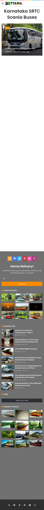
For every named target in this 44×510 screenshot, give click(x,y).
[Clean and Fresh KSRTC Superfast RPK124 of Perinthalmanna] (35, 413)
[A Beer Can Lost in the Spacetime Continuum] (22, 415)
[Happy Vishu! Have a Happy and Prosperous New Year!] (8, 434)
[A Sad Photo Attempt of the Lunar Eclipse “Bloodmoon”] (35, 307)
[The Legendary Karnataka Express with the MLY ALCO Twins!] (7, 377)
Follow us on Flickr (22, 400)
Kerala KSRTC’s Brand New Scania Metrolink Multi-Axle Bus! (28, 359)
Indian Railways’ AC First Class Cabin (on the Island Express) (27, 341)
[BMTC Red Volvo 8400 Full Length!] (35, 443)
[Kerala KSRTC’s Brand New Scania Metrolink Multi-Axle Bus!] (7, 360)
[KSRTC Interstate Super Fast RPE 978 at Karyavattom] (35, 297)
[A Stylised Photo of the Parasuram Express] (8, 444)
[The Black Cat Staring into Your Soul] (8, 297)
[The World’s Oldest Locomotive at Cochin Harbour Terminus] (35, 434)
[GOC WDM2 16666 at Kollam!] (7, 351)
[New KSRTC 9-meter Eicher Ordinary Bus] (8, 315)
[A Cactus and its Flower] (35, 425)
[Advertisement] (22, 156)
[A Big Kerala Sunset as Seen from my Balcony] (8, 307)
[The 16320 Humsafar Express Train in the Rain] (8, 413)
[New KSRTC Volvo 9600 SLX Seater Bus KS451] (22, 298)
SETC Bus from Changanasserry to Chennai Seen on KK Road (28, 367)
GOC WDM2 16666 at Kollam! (26, 349)
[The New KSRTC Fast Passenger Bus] (35, 315)
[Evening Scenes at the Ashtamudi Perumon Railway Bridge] (22, 444)
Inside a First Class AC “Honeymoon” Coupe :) (24, 331)
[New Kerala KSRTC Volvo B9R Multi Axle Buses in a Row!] (7, 386)
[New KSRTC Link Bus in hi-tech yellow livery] (22, 315)
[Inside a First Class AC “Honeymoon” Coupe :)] (7, 333)
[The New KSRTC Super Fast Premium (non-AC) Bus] (22, 307)
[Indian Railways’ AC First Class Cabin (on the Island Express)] (7, 342)
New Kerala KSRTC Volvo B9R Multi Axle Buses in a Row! (28, 384)
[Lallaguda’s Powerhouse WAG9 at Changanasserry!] (22, 425)
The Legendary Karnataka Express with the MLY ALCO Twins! (28, 376)
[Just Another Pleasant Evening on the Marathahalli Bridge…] (22, 435)
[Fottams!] (13, 3)
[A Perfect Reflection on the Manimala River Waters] (8, 424)
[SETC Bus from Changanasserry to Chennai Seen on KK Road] (7, 369)
